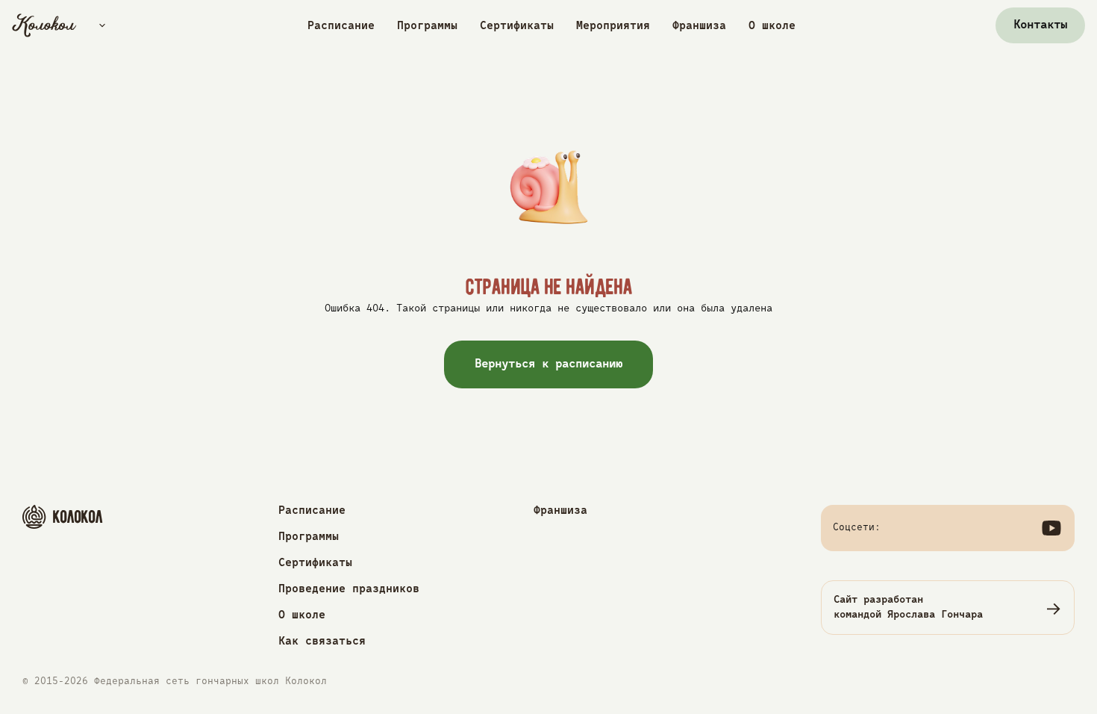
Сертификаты (517, 25)
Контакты (1040, 25)
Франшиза (699, 25)
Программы (427, 25)
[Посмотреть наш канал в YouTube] (1051, 528)
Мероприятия (613, 25)
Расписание (341, 25)
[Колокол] (44, 25)
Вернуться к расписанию (549, 364)
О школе (772, 25)
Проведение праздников (348, 589)
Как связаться (322, 641)
